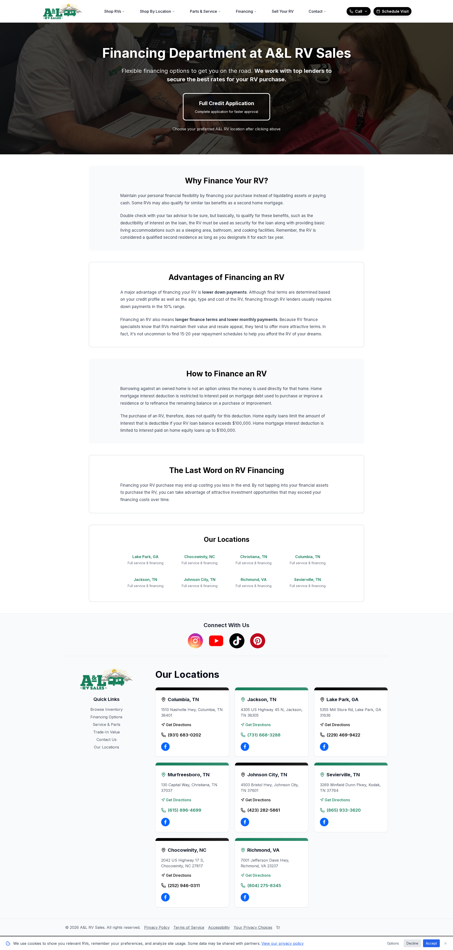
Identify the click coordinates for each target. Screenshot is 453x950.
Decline (412, 943)
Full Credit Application (226, 107)
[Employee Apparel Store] (278, 927)
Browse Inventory (106, 709)
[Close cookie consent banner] (445, 943)
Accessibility (219, 927)
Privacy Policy (157, 927)
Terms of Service (188, 927)
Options (393, 943)
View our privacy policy (282, 943)
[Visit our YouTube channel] (216, 640)
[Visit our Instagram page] (195, 640)
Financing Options (106, 717)
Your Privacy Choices (253, 927)
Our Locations (106, 747)
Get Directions (178, 724)
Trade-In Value (106, 732)
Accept (431, 943)
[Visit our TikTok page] (236, 640)
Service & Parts (106, 724)
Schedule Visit (395, 11)
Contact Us (106, 739)
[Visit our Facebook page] (165, 746)
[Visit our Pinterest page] (257, 640)
